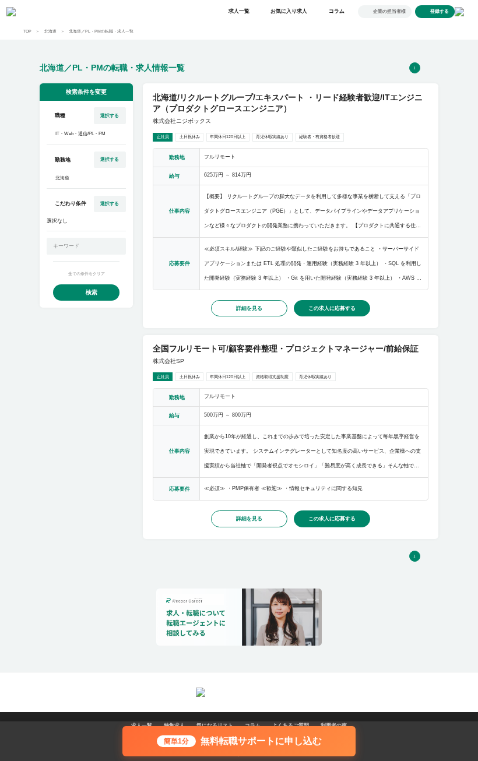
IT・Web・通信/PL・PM (80, 133)
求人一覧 (239, 11)
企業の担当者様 (389, 11)
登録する (439, 11)
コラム (337, 11)
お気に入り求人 (288, 11)
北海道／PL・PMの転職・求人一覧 (101, 31)
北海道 (50, 31)
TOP (27, 31)
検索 (91, 292)
